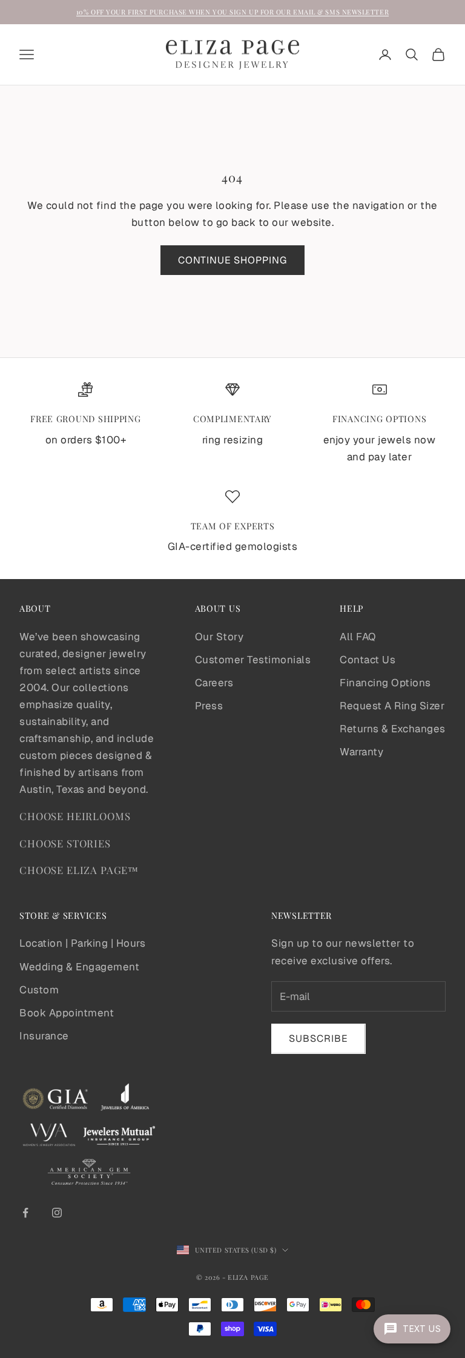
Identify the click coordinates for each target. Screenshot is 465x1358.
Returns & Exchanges (393, 728)
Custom (39, 989)
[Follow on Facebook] (25, 1213)
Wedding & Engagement (79, 966)
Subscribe (318, 1038)
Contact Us (367, 659)
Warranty (361, 751)
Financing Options (385, 682)
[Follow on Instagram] (57, 1213)
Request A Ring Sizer (392, 705)
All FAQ (358, 636)
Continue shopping (232, 260)
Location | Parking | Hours (82, 943)
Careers (214, 682)
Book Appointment (66, 1012)
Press (209, 705)
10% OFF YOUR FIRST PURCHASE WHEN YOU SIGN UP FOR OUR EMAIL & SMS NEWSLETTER (232, 11)
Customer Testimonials (253, 659)
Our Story (219, 636)
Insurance (44, 1035)
